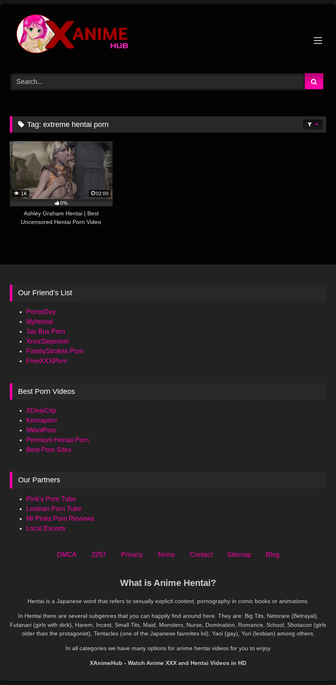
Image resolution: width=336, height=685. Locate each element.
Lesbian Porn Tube (54, 508)
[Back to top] (311, 661)
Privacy (132, 554)
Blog (272, 554)
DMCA (67, 554)
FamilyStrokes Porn (55, 351)
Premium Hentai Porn (57, 439)
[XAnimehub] (168, 36)
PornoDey (41, 311)
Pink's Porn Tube (51, 498)
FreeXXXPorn (46, 360)
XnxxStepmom (47, 341)
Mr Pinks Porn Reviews (61, 518)
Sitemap (239, 554)
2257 (98, 554)
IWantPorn (41, 430)
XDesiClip (41, 410)
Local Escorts (46, 528)
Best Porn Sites (48, 449)
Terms (166, 554)
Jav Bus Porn (45, 331)
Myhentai (39, 321)
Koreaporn (41, 420)
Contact (201, 554)
